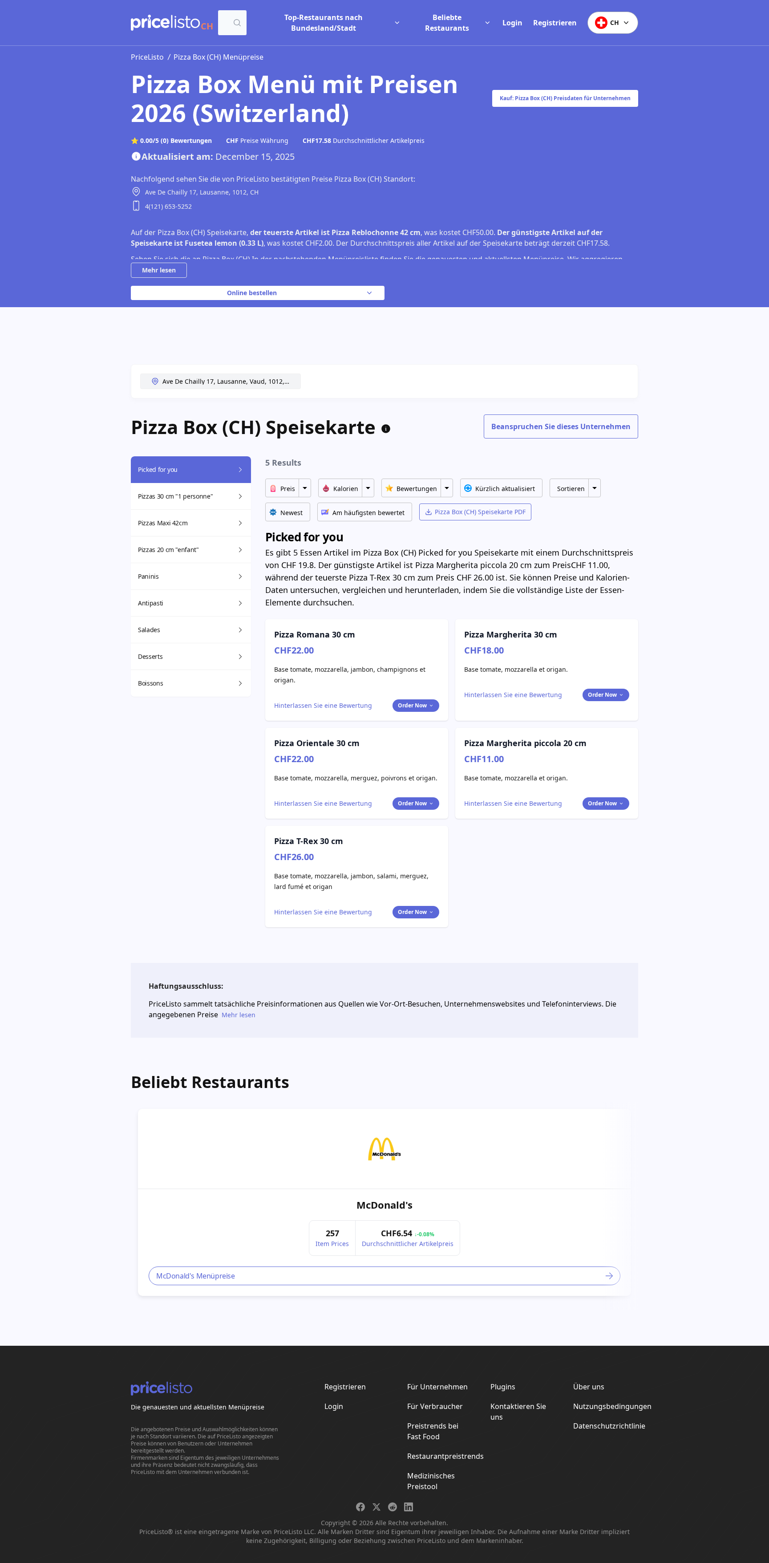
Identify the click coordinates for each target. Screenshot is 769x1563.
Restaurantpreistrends (445, 1456)
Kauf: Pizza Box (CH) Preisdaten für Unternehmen (565, 98)
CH (614, 22)
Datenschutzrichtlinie (609, 1426)
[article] (384, 1202)
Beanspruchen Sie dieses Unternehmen (561, 426)
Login (512, 23)
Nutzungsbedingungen (612, 1406)
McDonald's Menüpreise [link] (195, 1276)
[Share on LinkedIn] (408, 1506)
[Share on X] (376, 1506)
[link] (384, 1149)
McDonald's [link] (384, 1204)
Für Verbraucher (435, 1406)
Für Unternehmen (437, 1387)
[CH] (165, 23)
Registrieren (555, 23)
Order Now (412, 705)
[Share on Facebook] (360, 1506)
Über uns (588, 1387)
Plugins (502, 1387)
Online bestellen (252, 292)
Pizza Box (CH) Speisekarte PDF (480, 511)
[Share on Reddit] (392, 1506)
